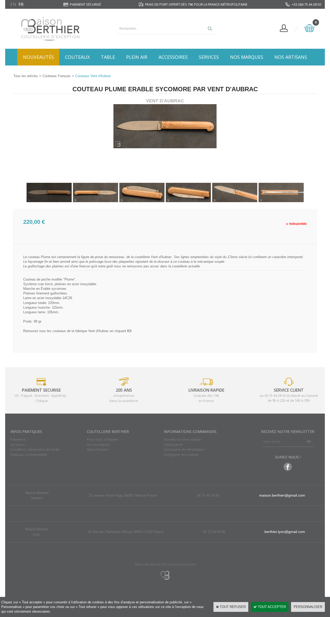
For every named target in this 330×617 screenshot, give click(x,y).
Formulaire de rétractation (184, 449)
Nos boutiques (98, 444)
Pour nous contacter (103, 439)
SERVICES (209, 57)
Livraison (17, 444)
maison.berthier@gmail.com (282, 495)
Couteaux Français (57, 76)
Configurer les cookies (181, 454)
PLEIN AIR (136, 57)
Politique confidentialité (28, 454)
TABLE (108, 57)
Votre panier (173, 444)
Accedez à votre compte (182, 439)
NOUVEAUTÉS (38, 57)
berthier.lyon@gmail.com (285, 532)
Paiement (17, 439)
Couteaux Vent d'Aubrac (93, 76)
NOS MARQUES (246, 57)
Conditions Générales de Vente (35, 449)
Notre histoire (97, 449)
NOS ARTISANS (290, 57)
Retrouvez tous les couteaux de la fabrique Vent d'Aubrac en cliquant (77, 331)
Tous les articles (25, 76)
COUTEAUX (77, 57)
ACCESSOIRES (173, 57)
